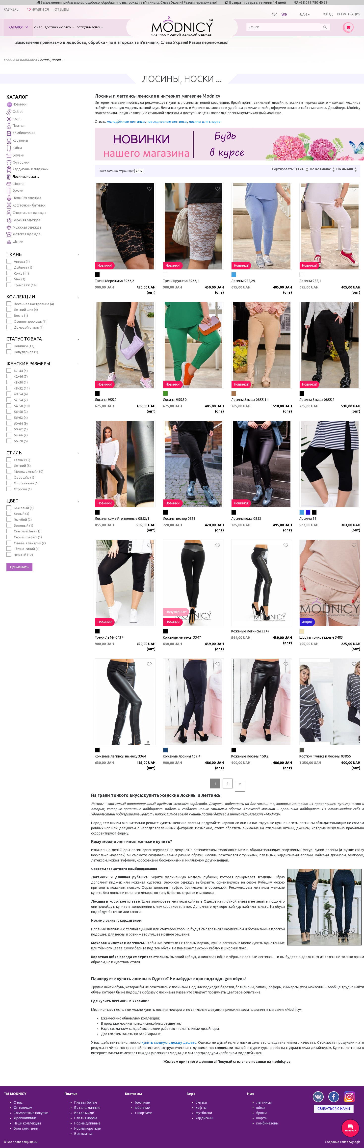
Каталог (16, 27)
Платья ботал (85, 1102)
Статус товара (24, 338)
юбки (260, 1108)
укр (284, 14)
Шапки (18, 241)
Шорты (18, 184)
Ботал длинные (87, 1108)
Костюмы (20, 140)
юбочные (142, 1108)
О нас (38, 27)
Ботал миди (84, 1113)
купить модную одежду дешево (169, 1042)
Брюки (18, 190)
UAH (303, 14)
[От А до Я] (355, 168)
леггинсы (264, 1102)
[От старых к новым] (333, 171)
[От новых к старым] (333, 168)
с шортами (143, 1113)
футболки (204, 1113)
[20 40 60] (138, 171)
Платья (19, 126)
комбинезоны (267, 1123)
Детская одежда (26, 234)
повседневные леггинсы (167, 122)
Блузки (18, 155)
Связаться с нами (333, 1109)
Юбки (17, 148)
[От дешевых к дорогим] (307, 168)
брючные (142, 1102)
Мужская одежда (27, 227)
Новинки (19, 104)
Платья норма (85, 1118)
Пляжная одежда (27, 198)
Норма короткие (87, 1128)
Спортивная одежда (29, 213)
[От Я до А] (355, 171)
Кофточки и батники (29, 205)
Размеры (11, 9)
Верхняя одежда (26, 220)
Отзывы (61, 9)
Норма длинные (87, 1123)
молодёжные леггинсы (126, 122)
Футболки (21, 162)
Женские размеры (28, 363)
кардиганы (204, 1118)
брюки (261, 1113)
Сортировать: (283, 169)
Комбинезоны (24, 133)
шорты (261, 1118)
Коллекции (20, 296)
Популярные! (176, 612)
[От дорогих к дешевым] (307, 171)
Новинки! (105, 265)
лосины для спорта (204, 122)
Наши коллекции (27, 1123)
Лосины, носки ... (26, 177)
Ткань (14, 254)
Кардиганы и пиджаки (31, 169)
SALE (17, 119)
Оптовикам (23, 1108)
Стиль (14, 452)
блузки (201, 1102)
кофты (201, 1108)
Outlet (18, 112)
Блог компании (26, 1128)
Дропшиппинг (25, 1118)
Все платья (83, 1134)
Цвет (12, 500)
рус (274, 14)
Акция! (307, 622)
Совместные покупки (31, 1113)
